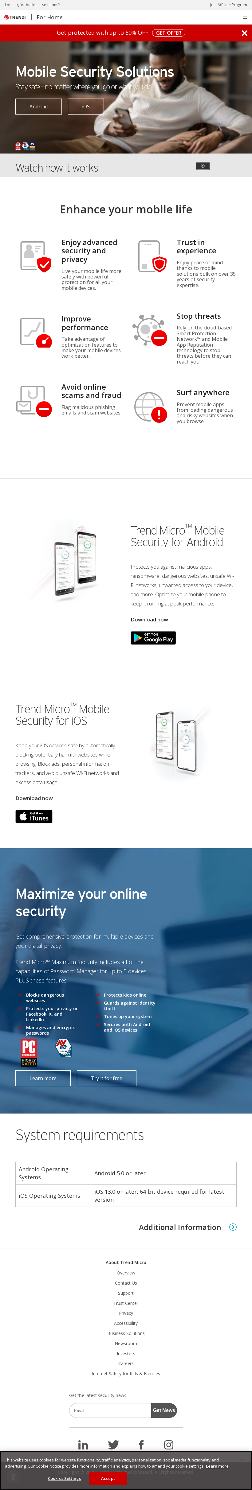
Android (31, 104)
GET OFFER (166, 32)
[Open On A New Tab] (153, 637)
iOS (79, 104)
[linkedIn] (83, 1445)
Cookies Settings (64, 1478)
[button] (245, 17)
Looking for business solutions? (32, 4)
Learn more (36, 1076)
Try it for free (99, 1076)
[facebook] (141, 1445)
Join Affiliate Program (228, 4)
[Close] (242, 1461)
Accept (108, 1478)
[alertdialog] (126, 1470)
